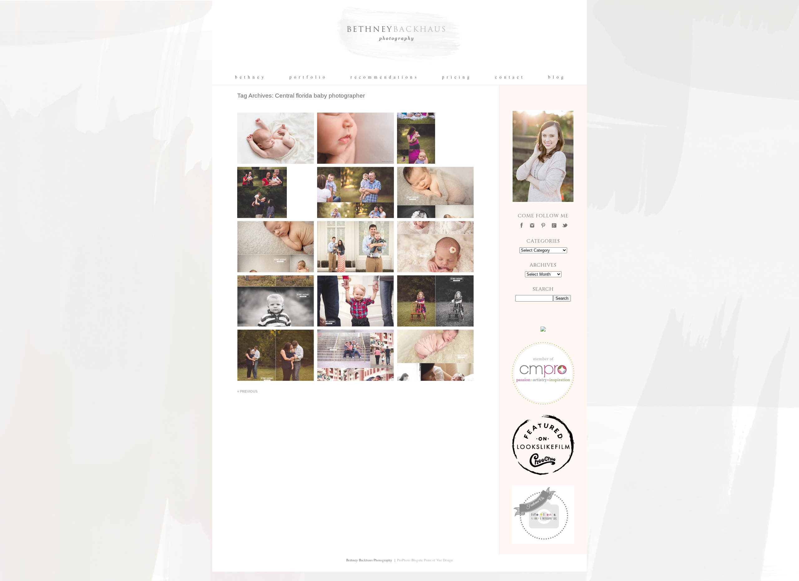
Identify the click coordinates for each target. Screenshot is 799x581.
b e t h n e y (249, 77)
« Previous (247, 391)
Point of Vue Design (438, 560)
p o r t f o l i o (307, 77)
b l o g (556, 77)
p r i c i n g (456, 77)
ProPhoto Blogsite (410, 560)
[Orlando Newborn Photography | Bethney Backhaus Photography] (399, 67)
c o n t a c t (509, 77)
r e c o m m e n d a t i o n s (383, 77)
